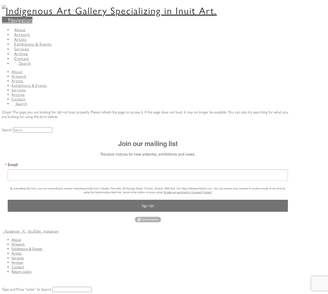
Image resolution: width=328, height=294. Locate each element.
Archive (17, 262)
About (16, 239)
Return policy (22, 271)
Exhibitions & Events (27, 249)
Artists (17, 253)
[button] (17, 20)
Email (13, 165)
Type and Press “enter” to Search (26, 289)
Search (7, 130)
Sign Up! (148, 205)
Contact (18, 267)
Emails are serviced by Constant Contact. (188, 192)
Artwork (18, 244)
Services (18, 258)
